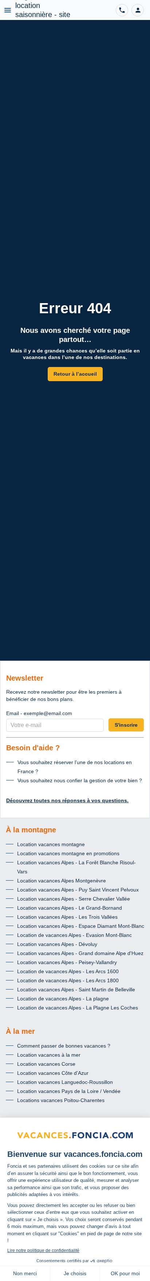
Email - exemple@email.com (39, 713)
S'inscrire (126, 725)
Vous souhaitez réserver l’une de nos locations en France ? (74, 766)
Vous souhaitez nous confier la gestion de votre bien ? (79, 780)
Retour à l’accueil (75, 374)
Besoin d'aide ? (33, 748)
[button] (137, 10)
